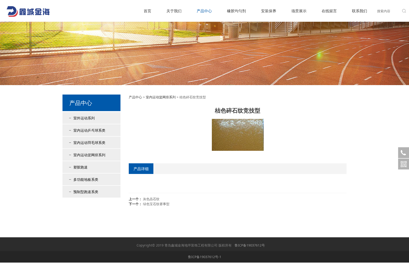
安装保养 (268, 10)
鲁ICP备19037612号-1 (204, 257)
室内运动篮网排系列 (89, 154)
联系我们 (359, 10)
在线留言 (329, 10)
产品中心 (204, 10)
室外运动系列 (84, 118)
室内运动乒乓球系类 (89, 130)
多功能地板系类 (85, 179)
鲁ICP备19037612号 (250, 245)
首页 (147, 10)
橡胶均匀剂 (236, 10)
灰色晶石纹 (151, 199)
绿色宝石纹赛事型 (156, 204)
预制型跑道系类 (85, 191)
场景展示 (299, 10)
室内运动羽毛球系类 (89, 142)
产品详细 (141, 168)
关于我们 (174, 10)
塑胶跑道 (80, 167)
